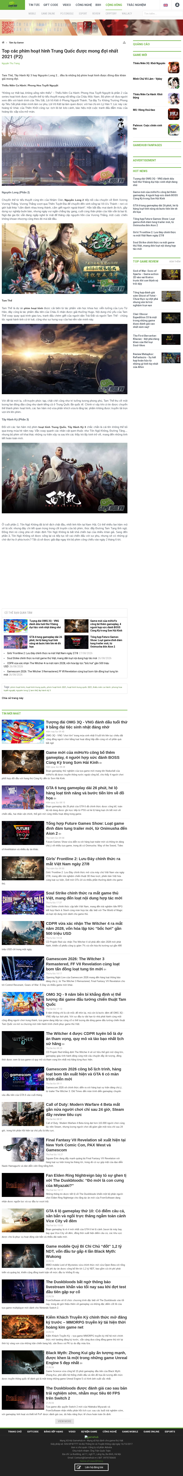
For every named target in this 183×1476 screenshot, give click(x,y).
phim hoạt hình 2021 (56, 687)
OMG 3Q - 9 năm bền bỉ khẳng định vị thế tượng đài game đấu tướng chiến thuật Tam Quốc (86, 999)
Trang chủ (15, 1431)
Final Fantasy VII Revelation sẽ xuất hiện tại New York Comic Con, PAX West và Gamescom (86, 1145)
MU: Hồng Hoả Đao (144, 109)
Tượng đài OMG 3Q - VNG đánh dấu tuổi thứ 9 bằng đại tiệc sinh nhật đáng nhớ (45, 624)
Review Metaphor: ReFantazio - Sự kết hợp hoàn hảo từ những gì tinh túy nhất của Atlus (145, 360)
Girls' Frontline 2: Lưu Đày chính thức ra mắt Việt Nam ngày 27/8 (42, 653)
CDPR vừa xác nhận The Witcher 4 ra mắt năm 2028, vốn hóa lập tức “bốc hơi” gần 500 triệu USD (84, 928)
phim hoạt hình (17, 687)
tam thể (34, 690)
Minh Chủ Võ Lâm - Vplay (147, 78)
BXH (98, 5)
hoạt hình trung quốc (36, 687)
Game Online (151, 1431)
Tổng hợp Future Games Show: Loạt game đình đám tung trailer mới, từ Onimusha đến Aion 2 (106, 642)
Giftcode (32, 1431)
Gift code (50, 5)
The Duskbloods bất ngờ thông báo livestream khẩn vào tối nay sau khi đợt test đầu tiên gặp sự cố (86, 1287)
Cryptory (111, 13)
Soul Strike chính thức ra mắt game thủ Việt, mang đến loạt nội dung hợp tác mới (52, 658)
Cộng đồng (114, 5)
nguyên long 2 (22, 690)
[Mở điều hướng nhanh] (124, 41)
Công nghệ (84, 5)
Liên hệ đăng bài (94, 1467)
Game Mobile (130, 1431)
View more (64, 1421)
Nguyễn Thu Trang (11, 63)
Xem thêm (174, 261)
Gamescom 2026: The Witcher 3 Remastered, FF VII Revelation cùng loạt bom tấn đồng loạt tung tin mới (83, 964)
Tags (6, 687)
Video (67, 5)
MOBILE (32, 13)
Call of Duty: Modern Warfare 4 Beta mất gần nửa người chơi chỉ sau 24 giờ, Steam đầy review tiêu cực (85, 1109)
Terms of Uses (87, 1461)
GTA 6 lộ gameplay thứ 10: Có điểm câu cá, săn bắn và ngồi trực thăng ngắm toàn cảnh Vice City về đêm (86, 1216)
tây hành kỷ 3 (45, 690)
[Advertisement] (64, 578)
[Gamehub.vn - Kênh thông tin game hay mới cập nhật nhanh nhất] (12, 4)
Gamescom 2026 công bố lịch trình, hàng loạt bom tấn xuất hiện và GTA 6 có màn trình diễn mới (83, 1074)
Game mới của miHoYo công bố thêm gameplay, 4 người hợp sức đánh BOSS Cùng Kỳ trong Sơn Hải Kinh (106, 625)
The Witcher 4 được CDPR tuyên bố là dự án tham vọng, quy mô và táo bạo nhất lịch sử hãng (85, 1038)
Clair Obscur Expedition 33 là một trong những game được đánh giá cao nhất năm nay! (145, 320)
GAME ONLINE (48, 13)
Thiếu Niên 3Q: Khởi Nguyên (149, 63)
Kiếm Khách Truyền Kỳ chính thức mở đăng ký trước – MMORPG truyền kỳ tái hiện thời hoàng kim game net (86, 1322)
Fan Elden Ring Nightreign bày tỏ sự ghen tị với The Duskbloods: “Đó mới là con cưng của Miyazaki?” (86, 1180)
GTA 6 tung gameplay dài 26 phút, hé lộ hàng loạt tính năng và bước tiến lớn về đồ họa (45, 642)
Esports (170, 1431)
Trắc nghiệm (136, 5)
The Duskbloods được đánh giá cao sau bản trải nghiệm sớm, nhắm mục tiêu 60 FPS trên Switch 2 (86, 1393)
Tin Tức (34, 5)
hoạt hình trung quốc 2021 (79, 687)
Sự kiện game (89, 1431)
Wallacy (127, 13)
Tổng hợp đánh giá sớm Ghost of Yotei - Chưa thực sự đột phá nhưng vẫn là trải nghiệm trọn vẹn (145, 299)
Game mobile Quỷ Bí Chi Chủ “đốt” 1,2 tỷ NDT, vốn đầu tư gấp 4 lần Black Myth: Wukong (84, 1251)
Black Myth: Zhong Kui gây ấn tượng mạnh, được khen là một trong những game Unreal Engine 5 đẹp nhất (86, 1358)
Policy (100, 1461)
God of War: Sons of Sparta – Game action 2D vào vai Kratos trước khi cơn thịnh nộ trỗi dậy (146, 277)
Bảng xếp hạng (53, 1431)
